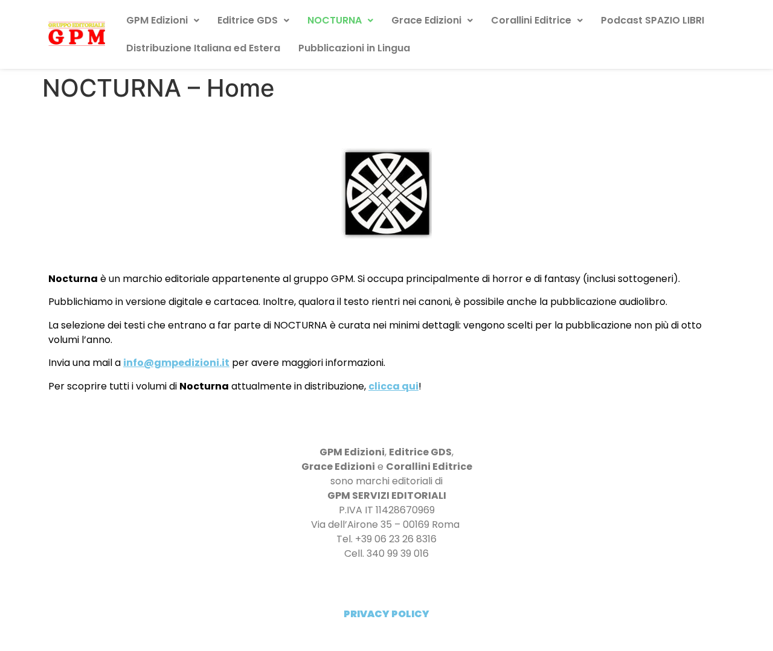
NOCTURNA (334, 20)
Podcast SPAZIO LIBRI (652, 20)
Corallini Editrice (531, 20)
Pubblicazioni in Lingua (354, 48)
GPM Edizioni (157, 20)
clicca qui (393, 386)
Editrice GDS (247, 20)
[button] (162, 20)
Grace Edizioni (426, 20)
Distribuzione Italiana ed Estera (203, 48)
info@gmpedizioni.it (176, 363)
